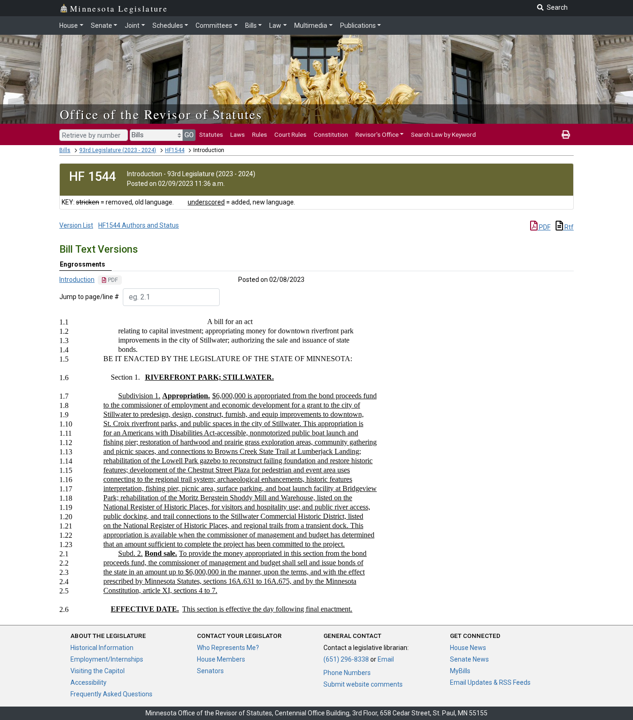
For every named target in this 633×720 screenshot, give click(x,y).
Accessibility (88, 682)
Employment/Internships (106, 659)
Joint (132, 25)
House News (468, 647)
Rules (259, 134)
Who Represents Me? (228, 647)
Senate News (469, 659)
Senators (210, 671)
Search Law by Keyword (443, 134)
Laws (237, 134)
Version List (76, 225)
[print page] (566, 134)
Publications (358, 25)
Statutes (211, 134)
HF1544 (174, 150)
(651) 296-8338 (346, 659)
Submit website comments (363, 684)
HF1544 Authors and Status (138, 225)
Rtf (568, 227)
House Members (221, 659)
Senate (101, 25)
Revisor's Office (377, 134)
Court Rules (290, 134)
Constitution (331, 134)
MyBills (460, 671)
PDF (544, 227)
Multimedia (310, 25)
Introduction (77, 279)
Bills (251, 25)
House (68, 25)
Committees (214, 25)
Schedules (167, 25)
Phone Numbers (347, 672)
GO (189, 135)
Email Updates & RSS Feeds (490, 682)
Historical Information (101, 647)
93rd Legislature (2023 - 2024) (117, 150)
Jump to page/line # (89, 296)
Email (386, 659)
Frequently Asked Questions (111, 694)
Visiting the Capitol (97, 671)
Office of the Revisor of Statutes (161, 114)
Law (275, 25)
